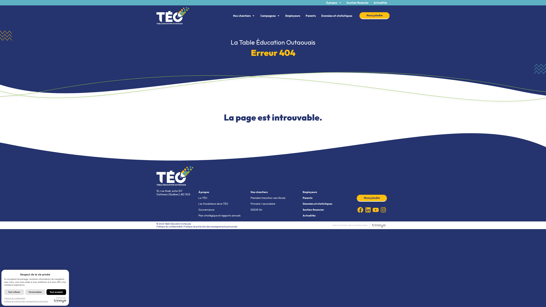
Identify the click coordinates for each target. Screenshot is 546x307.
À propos (331, 2)
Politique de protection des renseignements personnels (210, 226)
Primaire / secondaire (263, 203)
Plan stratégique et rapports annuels (219, 215)
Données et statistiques (336, 15)
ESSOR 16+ (257, 209)
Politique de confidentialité (169, 226)
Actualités (380, 2)
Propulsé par (61, 298)
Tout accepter (56, 292)
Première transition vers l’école (268, 198)
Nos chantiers (242, 15)
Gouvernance (206, 209)
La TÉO (202, 198)
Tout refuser (14, 292)
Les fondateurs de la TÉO (213, 203)
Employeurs (292, 15)
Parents (311, 15)
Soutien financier (358, 2)
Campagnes (268, 15)
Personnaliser (35, 292)
